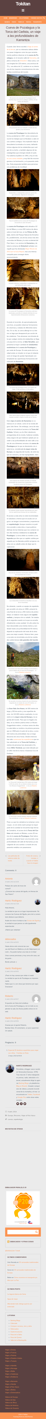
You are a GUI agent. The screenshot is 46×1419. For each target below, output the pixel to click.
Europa (10, 1115)
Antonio (9, 878)
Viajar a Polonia (10, 1355)
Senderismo (13, 18)
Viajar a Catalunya (11, 1374)
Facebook (36, 1094)
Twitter (29, 1094)
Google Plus (22, 1097)
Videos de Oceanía (12, 1408)
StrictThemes (29, 1417)
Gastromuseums (16, 1332)
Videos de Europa (11, 1397)
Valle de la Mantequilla (18, 1340)
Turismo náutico (36, 18)
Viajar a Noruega (11, 1368)
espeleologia (18, 1119)
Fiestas (28, 22)
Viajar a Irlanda (10, 1384)
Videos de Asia (10, 1400)
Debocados (14, 1329)
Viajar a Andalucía (11, 1377)
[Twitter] (24, 1103)
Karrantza (33, 58)
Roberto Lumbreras (25, 672)
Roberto (9, 996)
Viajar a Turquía (10, 1361)
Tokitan (23, 4)
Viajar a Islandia (10, 1365)
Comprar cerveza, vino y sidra (21, 1326)
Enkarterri (23, 61)
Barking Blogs (23, 1083)
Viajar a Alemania (11, 1381)
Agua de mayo (12, 1299)
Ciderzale (13, 1323)
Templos (21, 22)
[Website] (17, 1103)
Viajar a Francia (10, 1352)
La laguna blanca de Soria (16, 1294)
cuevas (10, 1119)
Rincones (17, 1115)
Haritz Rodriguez (13, 900)
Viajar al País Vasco (28, 1115)
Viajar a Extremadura (12, 1392)
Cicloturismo (24, 18)
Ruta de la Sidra (16, 1334)
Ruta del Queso (16, 1337)
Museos (7, 22)
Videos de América (11, 1405)
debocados (10, 939)
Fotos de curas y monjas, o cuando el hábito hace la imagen (32, 859)
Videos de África (11, 1402)
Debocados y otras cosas (21, 1242)
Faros (14, 22)
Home (5, 18)
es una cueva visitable (14, 158)
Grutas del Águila (33, 920)
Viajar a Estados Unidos (13, 1358)
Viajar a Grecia (10, 1350)
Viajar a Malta (10, 1371)
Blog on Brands (21, 1086)
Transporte (37, 22)
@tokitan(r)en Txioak (12, 1251)
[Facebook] (21, 1103)
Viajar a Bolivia (10, 1390)
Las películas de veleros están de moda (14, 858)
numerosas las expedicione (23, 739)
